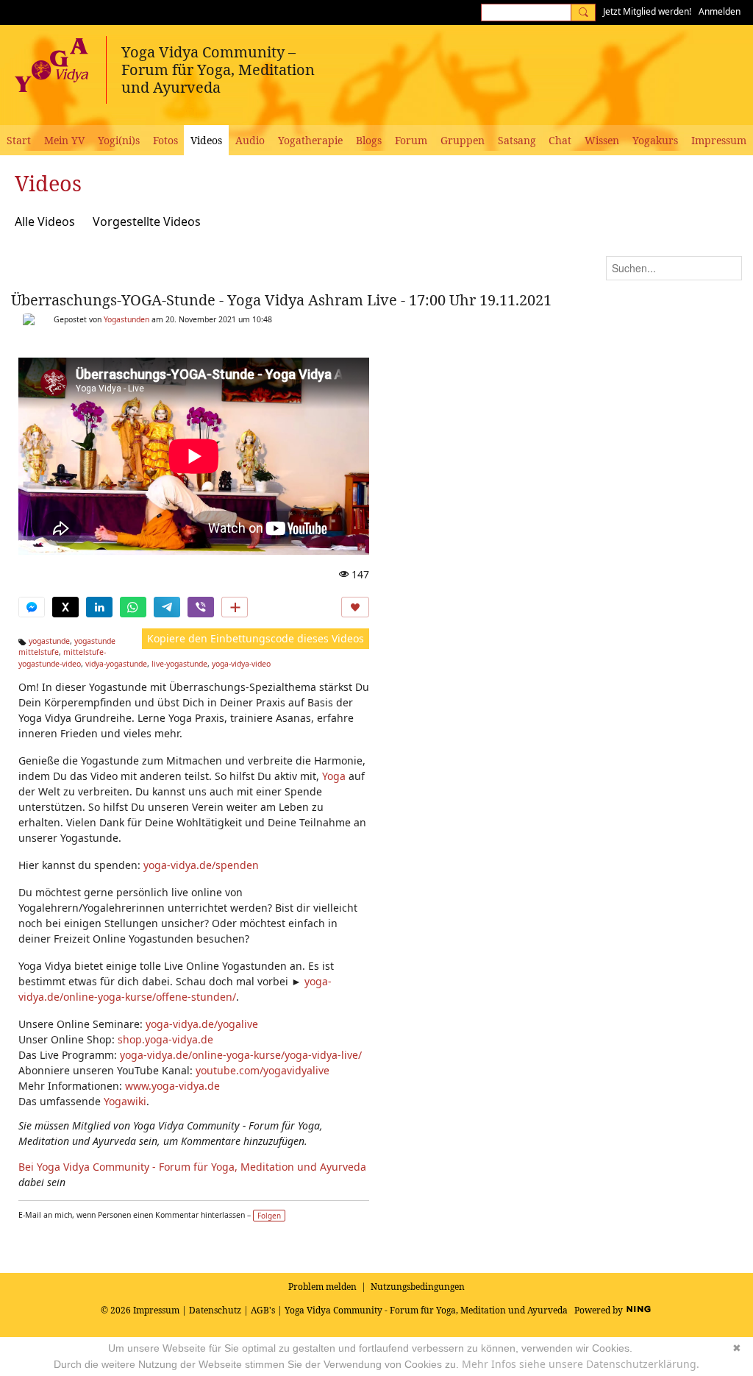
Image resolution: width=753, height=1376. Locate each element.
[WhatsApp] (133, 607)
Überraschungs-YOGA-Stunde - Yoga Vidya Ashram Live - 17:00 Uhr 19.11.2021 (281, 300)
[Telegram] (167, 607)
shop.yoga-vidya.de (165, 1039)
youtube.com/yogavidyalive (262, 1070)
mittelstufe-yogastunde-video (62, 658)
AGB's (263, 1310)
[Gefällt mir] (355, 607)
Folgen (269, 1215)
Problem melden (322, 1286)
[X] (65, 607)
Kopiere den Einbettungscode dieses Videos (255, 638)
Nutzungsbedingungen (418, 1286)
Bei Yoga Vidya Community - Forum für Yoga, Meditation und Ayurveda (192, 1167)
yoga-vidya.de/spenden (201, 865)
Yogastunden (126, 319)
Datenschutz (215, 1310)
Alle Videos (45, 221)
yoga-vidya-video (241, 664)
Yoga (334, 776)
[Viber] (201, 607)
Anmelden (719, 11)
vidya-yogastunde (116, 664)
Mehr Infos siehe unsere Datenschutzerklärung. (580, 1364)
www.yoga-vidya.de (172, 1086)
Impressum (156, 1310)
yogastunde (49, 641)
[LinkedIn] (99, 607)
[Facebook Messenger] (31, 607)
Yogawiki (125, 1101)
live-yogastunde (179, 664)
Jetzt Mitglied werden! (647, 11)
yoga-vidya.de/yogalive (202, 1024)
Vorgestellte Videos (147, 221)
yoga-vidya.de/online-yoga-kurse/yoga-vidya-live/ (241, 1055)
